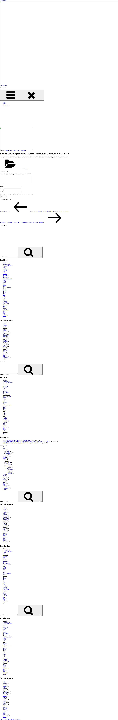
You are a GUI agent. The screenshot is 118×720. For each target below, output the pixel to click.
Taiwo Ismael (23, 150)
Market (4, 291)
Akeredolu (5, 266)
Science (4, 347)
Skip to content (3, 0)
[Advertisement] (59, 117)
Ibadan (4, 282)
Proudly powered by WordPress (13, 719)
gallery (4, 280)
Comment (2, 184)
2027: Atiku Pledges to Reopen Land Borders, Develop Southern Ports (18, 440)
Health (4, 281)
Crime (4, 272)
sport (4, 351)
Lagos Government (7, 287)
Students (4, 312)
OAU (4, 298)
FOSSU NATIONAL (7, 279)
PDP (4, 306)
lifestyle (4, 342)
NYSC (4, 297)
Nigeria (4, 296)
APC (4, 267)
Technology (5, 314)
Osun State (5, 302)
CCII (4, 271)
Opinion (4, 345)
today (6, 468)
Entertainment (6, 275)
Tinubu (4, 316)
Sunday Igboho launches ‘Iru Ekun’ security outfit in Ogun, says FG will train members (21, 442)
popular (4, 308)
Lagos (4, 286)
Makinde (5, 290)
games (4, 339)
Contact (4, 103)
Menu (43, 99)
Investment (5, 341)
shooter (4, 349)
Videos (4, 358)
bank (4, 329)
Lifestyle (4, 288)
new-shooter (8, 466)
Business (5, 270)
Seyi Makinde (6, 309)
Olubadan (5, 301)
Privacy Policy (3, 719)
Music (4, 293)
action (4, 323)
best (6, 463)
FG (3, 276)
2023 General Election (7, 265)
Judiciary (5, 285)
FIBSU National (6, 277)
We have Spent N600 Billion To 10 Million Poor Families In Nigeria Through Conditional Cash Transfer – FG (26, 441)
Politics (4, 307)
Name (1, 186)
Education (5, 274)
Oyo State (5, 304)
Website (1, 191)
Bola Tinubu (5, 269)
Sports (4, 311)
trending (4, 356)
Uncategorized (6, 357)
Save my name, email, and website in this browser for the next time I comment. (19, 194)
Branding (5, 330)
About (4, 102)
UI (3, 317)
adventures (5, 325)
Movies (4, 292)
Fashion (4, 336)
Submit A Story (6, 105)
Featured (27, 168)
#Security (5, 262)
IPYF (4, 283)
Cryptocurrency (6, 333)
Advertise (5, 104)
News (4, 295)
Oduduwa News (3, 85)
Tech (4, 313)
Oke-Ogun (5, 300)
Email (1, 189)
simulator (5, 350)
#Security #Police (6, 264)
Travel (4, 355)
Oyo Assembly (6, 303)
